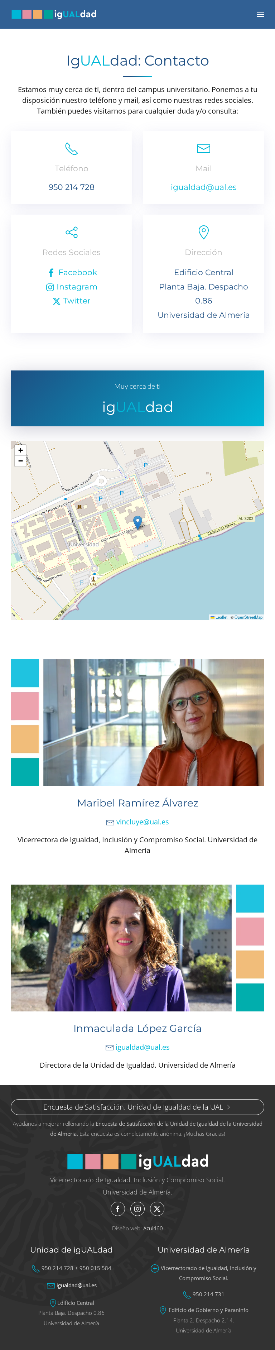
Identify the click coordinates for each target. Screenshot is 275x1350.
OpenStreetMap (248, 617)
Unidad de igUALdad (71, 1250)
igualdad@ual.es (204, 187)
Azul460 (153, 1228)
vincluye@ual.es (142, 822)
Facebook (76, 272)
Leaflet (220, 617)
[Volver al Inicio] (54, 14)
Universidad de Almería (204, 1250)
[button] (260, 14)
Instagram (75, 287)
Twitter (76, 301)
